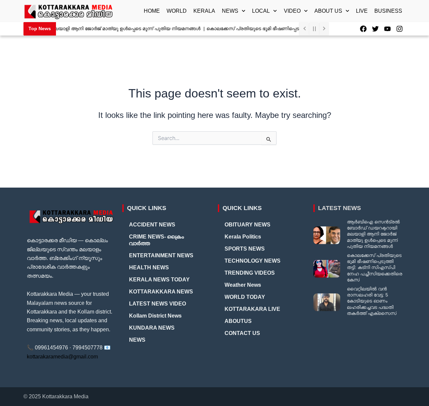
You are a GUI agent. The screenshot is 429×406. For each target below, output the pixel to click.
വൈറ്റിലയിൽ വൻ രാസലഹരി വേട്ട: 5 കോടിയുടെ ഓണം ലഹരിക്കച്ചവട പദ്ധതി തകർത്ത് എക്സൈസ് (371, 301)
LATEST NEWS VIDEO (157, 304)
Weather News (243, 285)
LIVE (362, 11)
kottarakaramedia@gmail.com (62, 356)
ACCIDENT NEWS (152, 224)
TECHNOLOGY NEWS (253, 261)
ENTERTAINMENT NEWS (161, 255)
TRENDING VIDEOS (250, 273)
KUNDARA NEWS (152, 328)
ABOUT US (328, 11)
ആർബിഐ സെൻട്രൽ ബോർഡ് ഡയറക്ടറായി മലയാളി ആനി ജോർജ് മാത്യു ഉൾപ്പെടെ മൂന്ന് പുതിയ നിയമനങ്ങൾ (373, 234)
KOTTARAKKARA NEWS (161, 291)
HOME (152, 11)
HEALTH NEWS (149, 267)
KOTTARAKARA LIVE (252, 309)
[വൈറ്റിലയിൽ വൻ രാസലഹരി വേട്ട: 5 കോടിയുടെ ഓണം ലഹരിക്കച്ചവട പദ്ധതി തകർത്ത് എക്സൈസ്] (326, 302)
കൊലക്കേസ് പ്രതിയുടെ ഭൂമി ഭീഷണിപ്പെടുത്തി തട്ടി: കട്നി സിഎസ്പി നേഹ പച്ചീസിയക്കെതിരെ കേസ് (374, 267)
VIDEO (292, 11)
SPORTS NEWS (245, 249)
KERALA (204, 11)
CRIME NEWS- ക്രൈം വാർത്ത (156, 240)
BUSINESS (388, 11)
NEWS (230, 11)
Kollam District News (155, 316)
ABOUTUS (238, 321)
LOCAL (261, 11)
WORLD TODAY (245, 297)
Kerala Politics (243, 237)
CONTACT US (242, 333)
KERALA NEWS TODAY (159, 279)
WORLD (177, 11)
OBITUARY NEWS (247, 224)
